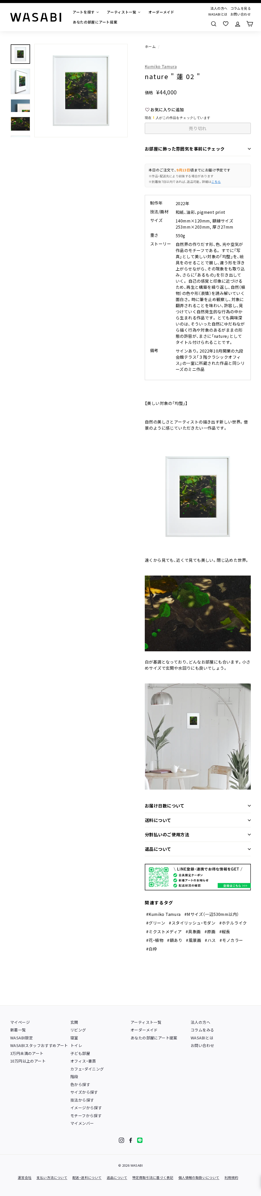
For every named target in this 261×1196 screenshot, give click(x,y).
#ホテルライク (233, 923)
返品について (158, 849)
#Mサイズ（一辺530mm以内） (211, 914)
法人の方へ (218, 8)
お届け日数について (165, 805)
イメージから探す (86, 1107)
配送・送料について (87, 1177)
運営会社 (25, 1177)
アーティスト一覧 (145, 1022)
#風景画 (193, 940)
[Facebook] (130, 1140)
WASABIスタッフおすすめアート (39, 1045)
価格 (149, 92)
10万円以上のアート (28, 1061)
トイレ (76, 1045)
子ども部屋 (80, 1053)
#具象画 (193, 931)
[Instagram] (121, 1140)
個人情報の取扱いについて (198, 1177)
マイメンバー (82, 1123)
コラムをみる (202, 1029)
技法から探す (82, 1100)
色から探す (80, 1084)
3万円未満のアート (27, 1053)
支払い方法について (51, 1177)
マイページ (20, 1022)
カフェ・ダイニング (87, 1069)
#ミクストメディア (164, 931)
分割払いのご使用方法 (167, 834)
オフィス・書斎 (83, 1061)
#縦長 (224, 931)
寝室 (74, 1037)
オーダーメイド (144, 1029)
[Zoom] (81, 90)
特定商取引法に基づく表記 (152, 1177)
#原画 (209, 931)
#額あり (174, 940)
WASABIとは (217, 14)
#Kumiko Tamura (163, 914)
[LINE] (139, 1140)
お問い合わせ (240, 14)
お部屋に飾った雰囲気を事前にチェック (185, 148)
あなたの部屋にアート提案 (153, 1037)
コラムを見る (240, 8)
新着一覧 (18, 1029)
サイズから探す (84, 1092)
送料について (158, 820)
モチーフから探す (85, 1115)
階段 (74, 1076)
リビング (78, 1029)
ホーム (150, 46)
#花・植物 (154, 940)
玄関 (74, 1022)
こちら (216, 181)
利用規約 (231, 1177)
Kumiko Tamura (161, 66)
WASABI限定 (21, 1037)
